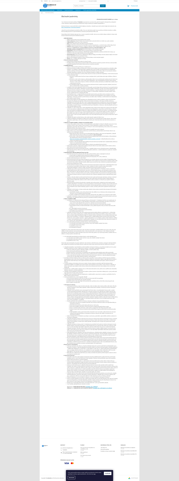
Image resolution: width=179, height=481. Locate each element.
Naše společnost (84, 452)
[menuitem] (48, 10)
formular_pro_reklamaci (92, 386)
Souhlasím (107, 473)
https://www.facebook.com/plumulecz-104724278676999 (70, 452)
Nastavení (71, 477)
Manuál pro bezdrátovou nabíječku (128, 447)
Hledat (103, 5)
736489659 (65, 450)
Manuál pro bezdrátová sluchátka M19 (129, 451)
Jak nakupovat (82, 1)
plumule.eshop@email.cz (68, 448)
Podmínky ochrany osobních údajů (108, 451)
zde (94, 474)
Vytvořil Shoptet (134, 478)
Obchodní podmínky (92, 1)
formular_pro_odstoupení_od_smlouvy (102, 388)
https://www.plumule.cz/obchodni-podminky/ (70, 27)
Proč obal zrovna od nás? (85, 455)
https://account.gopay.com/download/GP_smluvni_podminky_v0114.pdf (85, 139)
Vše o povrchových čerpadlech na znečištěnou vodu (87, 448)
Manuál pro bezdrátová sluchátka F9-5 (129, 454)
